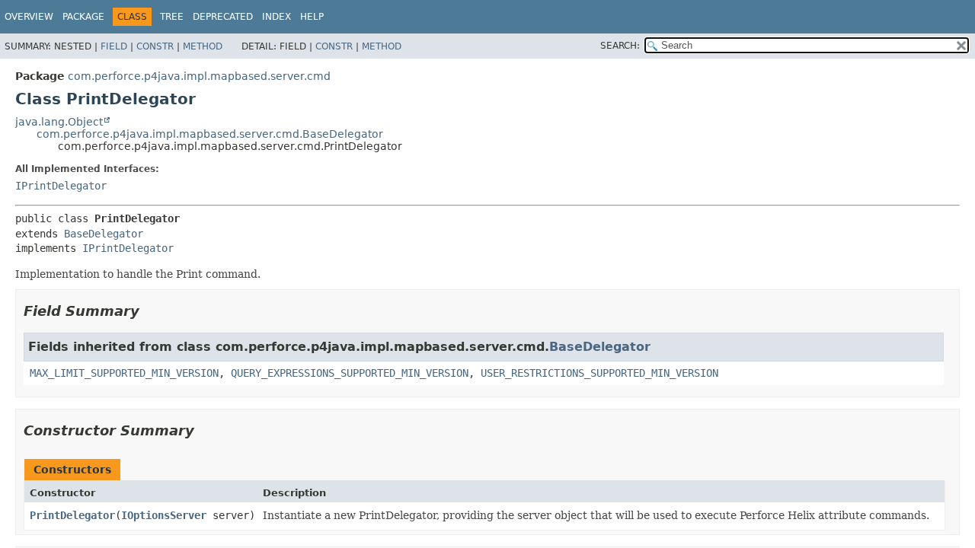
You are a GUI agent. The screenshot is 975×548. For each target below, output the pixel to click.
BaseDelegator (103, 234)
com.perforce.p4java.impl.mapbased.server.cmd (199, 76)
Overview (29, 16)
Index (276, 16)
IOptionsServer (163, 515)
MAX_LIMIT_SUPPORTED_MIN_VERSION (124, 373)
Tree (172, 16)
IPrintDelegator (61, 186)
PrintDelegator (72, 515)
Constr (155, 46)
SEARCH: (620, 45)
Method (202, 46)
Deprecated (223, 16)
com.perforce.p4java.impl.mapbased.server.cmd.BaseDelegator (210, 134)
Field (114, 46)
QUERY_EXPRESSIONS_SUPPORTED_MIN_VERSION (349, 373)
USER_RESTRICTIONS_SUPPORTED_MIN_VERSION (599, 373)
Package (83, 16)
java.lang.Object (59, 122)
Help (312, 16)
